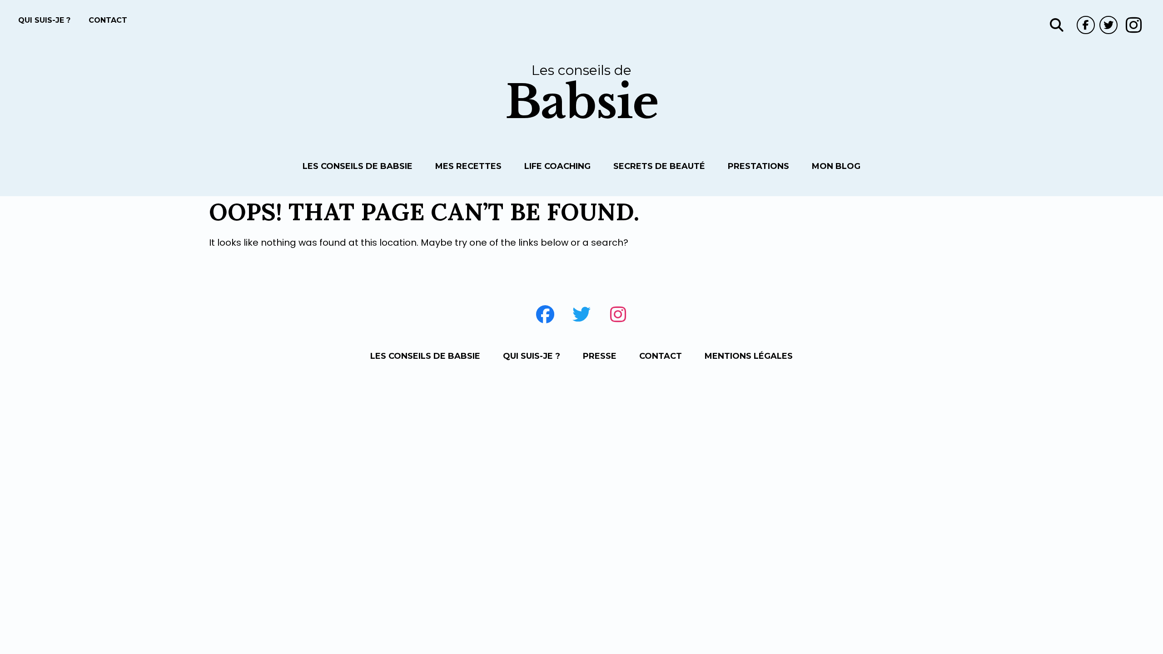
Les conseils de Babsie (358, 166)
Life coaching (557, 166)
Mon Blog (836, 166)
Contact (108, 20)
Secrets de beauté (659, 166)
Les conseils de (581, 93)
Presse (599, 356)
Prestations (758, 166)
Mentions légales (749, 356)
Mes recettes (468, 166)
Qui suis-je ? (44, 20)
